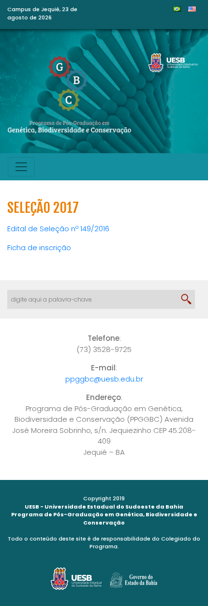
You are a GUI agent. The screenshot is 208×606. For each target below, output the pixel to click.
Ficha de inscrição (39, 247)
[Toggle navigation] (21, 166)
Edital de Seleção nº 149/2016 (58, 228)
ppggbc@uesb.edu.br (104, 379)
